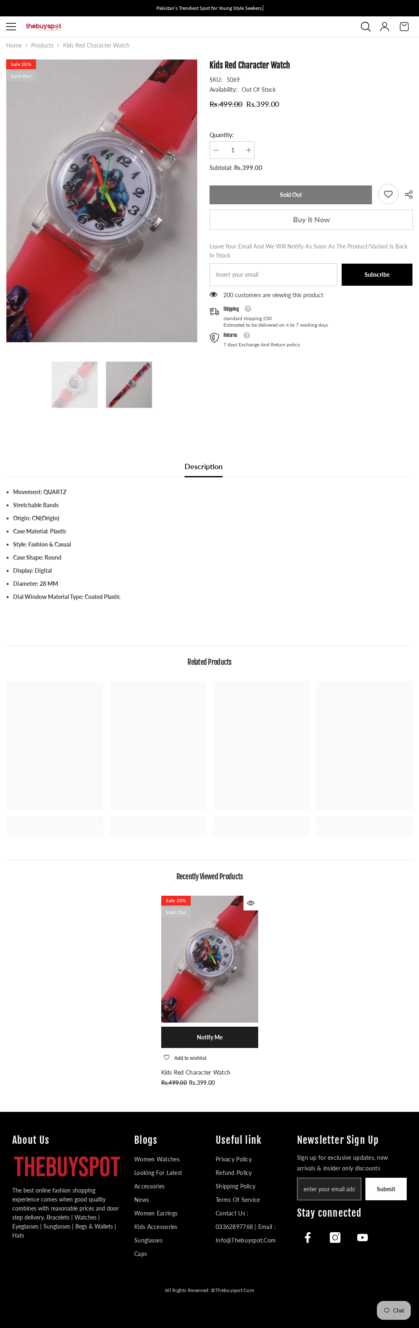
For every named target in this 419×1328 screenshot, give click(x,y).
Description (204, 466)
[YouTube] (362, 1237)
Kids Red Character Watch (196, 1072)
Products (42, 45)
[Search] (366, 27)
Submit (386, 1189)
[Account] (384, 26)
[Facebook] (307, 1237)
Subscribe (377, 274)
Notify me (210, 1037)
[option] (101, 200)
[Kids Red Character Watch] (209, 959)
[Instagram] (335, 1237)
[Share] (406, 194)
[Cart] (404, 26)
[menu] (11, 27)
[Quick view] (250, 903)
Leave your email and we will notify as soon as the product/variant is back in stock (309, 251)
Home (14, 45)
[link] (388, 194)
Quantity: (222, 134)
